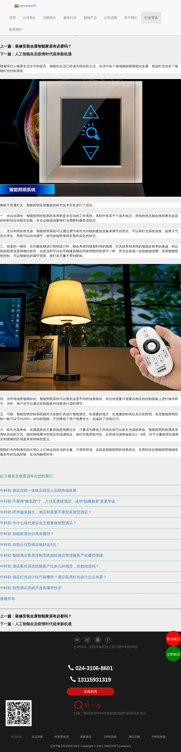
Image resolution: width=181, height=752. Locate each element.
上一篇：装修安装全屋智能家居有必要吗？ (36, 46)
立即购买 (173, 654)
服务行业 (70, 18)
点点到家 (37, 736)
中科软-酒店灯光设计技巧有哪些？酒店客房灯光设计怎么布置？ (53, 577)
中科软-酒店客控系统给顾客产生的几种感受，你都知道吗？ (49, 566)
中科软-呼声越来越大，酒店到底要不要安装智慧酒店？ (46, 512)
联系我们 (15, 29)
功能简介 (49, 18)
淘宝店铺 (134, 736)
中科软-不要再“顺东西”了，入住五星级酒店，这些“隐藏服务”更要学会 (57, 501)
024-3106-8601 (94, 668)
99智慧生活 (61, 736)
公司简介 (29, 18)
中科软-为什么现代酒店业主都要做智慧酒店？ (38, 523)
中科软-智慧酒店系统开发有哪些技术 (31, 588)
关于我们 (130, 18)
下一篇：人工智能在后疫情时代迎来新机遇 (36, 54)
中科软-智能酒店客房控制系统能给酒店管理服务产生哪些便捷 (51, 555)
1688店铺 (110, 736)
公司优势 (110, 18)
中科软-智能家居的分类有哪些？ (27, 534)
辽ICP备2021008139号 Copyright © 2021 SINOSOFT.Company (90, 746)
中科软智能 (159, 736)
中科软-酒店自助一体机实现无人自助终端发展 (38, 490)
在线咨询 (90, 691)
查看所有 (7, 599)
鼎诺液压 (85, 736)
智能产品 (90, 18)
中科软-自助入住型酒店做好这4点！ (30, 545)
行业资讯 (151, 18)
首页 (14, 18)
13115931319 (94, 679)
